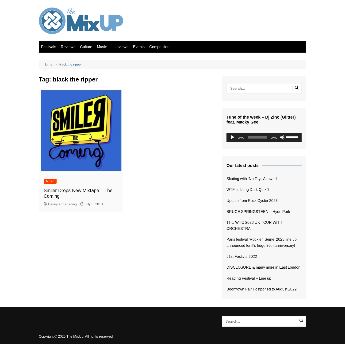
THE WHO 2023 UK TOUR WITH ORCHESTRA (254, 225)
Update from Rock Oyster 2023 (252, 201)
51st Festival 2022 (241, 257)
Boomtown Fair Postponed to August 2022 (261, 289)
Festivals (48, 47)
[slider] (292, 137)
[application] (264, 137)
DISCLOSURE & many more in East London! (263, 267)
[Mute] (282, 137)
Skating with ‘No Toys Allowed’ (252, 179)
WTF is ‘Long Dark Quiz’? (247, 190)
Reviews (68, 47)
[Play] (232, 137)
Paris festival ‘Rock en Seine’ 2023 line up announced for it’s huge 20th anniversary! (261, 242)
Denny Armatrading (62, 204)
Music (102, 47)
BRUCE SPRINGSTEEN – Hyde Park (259, 212)
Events (139, 47)
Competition (159, 47)
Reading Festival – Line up (248, 278)
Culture (86, 47)
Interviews (119, 47)
